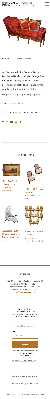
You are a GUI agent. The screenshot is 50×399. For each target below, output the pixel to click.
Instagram (25, 383)
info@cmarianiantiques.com (25, 292)
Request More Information (20, 113)
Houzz (35, 383)
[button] (47, 4)
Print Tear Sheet (14, 103)
